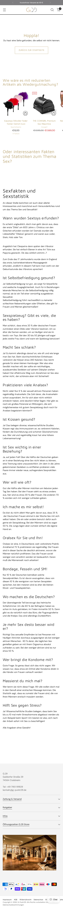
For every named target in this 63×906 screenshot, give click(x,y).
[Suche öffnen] (52, 10)
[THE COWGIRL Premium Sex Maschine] (44, 104)
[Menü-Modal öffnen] (4, 10)
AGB (15, 900)
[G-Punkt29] (31, 10)
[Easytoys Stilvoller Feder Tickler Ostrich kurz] (16, 104)
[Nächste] (50, 2)
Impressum (7, 900)
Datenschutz (38, 900)
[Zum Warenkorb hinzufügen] (53, 113)
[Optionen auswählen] (25, 113)
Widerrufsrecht (25, 900)
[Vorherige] (12, 2)
